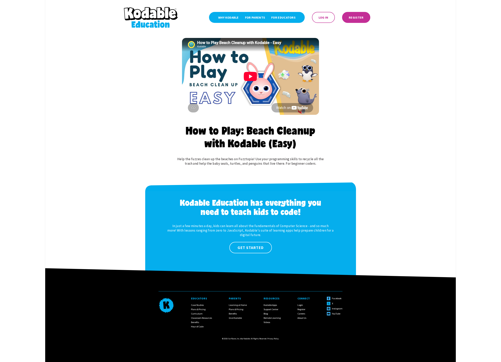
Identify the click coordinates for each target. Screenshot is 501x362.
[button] (283, 17)
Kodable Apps (270, 305)
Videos (267, 322)
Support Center (271, 309)
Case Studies (197, 305)
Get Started (251, 247)
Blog (266, 313)
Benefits (195, 322)
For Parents (255, 17)
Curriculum (197, 313)
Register (356, 17)
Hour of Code (197, 326)
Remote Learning (272, 317)
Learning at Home (238, 305)
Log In (323, 17)
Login (300, 305)
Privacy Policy (273, 338)
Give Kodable (235, 317)
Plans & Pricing (198, 309)
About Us (301, 317)
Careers (301, 313)
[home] (151, 17)
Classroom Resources (201, 317)
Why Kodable (228, 17)
